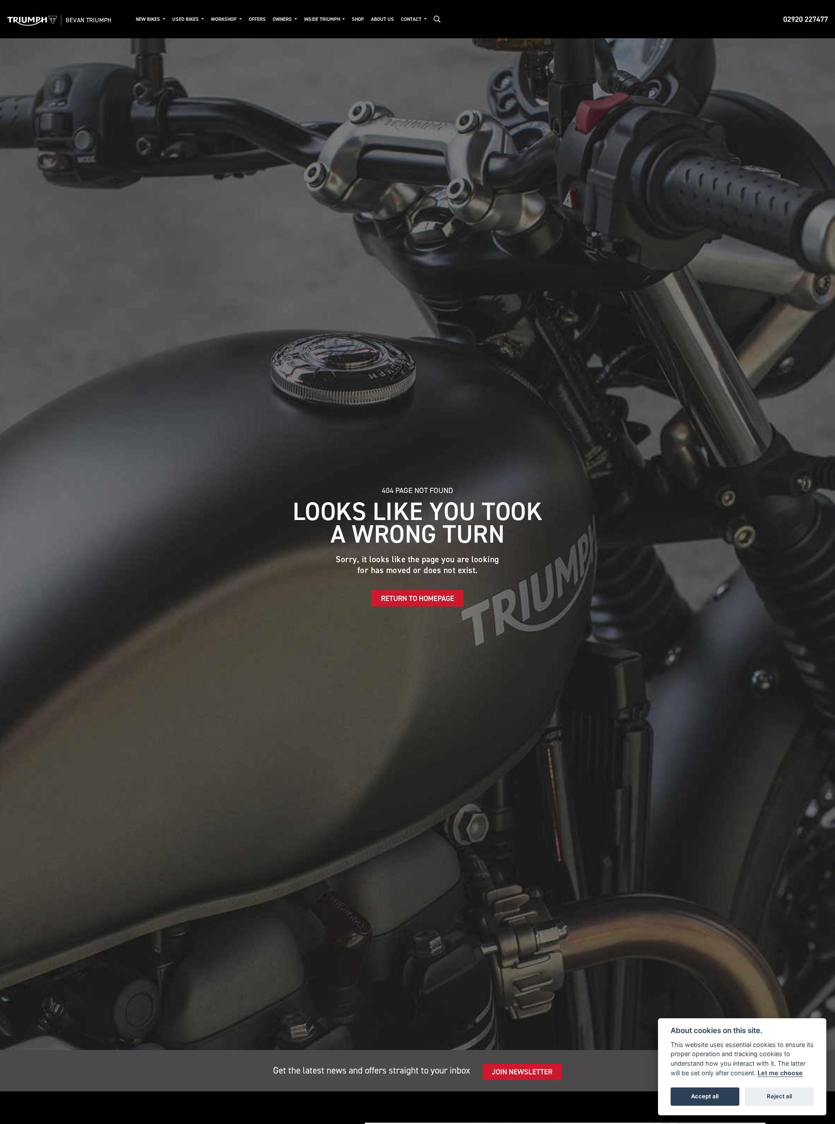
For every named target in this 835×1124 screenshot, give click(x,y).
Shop (358, 19)
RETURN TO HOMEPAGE (417, 598)
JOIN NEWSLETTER (522, 1072)
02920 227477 (805, 19)
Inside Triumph (322, 19)
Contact (412, 19)
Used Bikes (186, 19)
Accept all (704, 1096)
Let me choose (780, 1073)
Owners (283, 19)
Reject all (779, 1096)
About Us (382, 19)
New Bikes (148, 19)
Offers (257, 19)
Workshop (224, 19)
